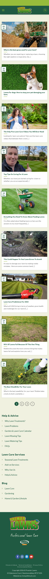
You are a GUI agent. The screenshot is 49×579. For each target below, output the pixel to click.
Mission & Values (11, 565)
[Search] (45, 10)
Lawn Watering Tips (13, 441)
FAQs (7, 446)
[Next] (32, 404)
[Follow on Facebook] (18, 557)
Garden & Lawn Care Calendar (18, 431)
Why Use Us (10, 470)
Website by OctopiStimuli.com (24, 576)
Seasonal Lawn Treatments (16, 459)
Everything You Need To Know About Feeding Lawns (24, 217)
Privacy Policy (38, 565)
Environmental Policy (24, 567)
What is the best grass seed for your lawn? (20, 50)
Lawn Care (9, 488)
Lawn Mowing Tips (13, 436)
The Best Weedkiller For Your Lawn (17, 387)
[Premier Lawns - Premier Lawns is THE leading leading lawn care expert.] (24, 10)
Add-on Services (12, 465)
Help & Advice (11, 475)
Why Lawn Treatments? (15, 421)
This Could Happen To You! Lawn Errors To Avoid (23, 259)
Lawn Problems (11, 426)
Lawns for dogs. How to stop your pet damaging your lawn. (24, 93)
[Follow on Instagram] (22, 557)
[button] (3, 10)
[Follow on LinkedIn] (27, 557)
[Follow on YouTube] (31, 557)
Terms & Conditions (25, 565)
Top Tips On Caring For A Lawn (16, 174)
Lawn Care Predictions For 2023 (16, 302)
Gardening (9, 493)
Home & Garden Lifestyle (16, 498)
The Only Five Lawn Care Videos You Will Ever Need (24, 132)
